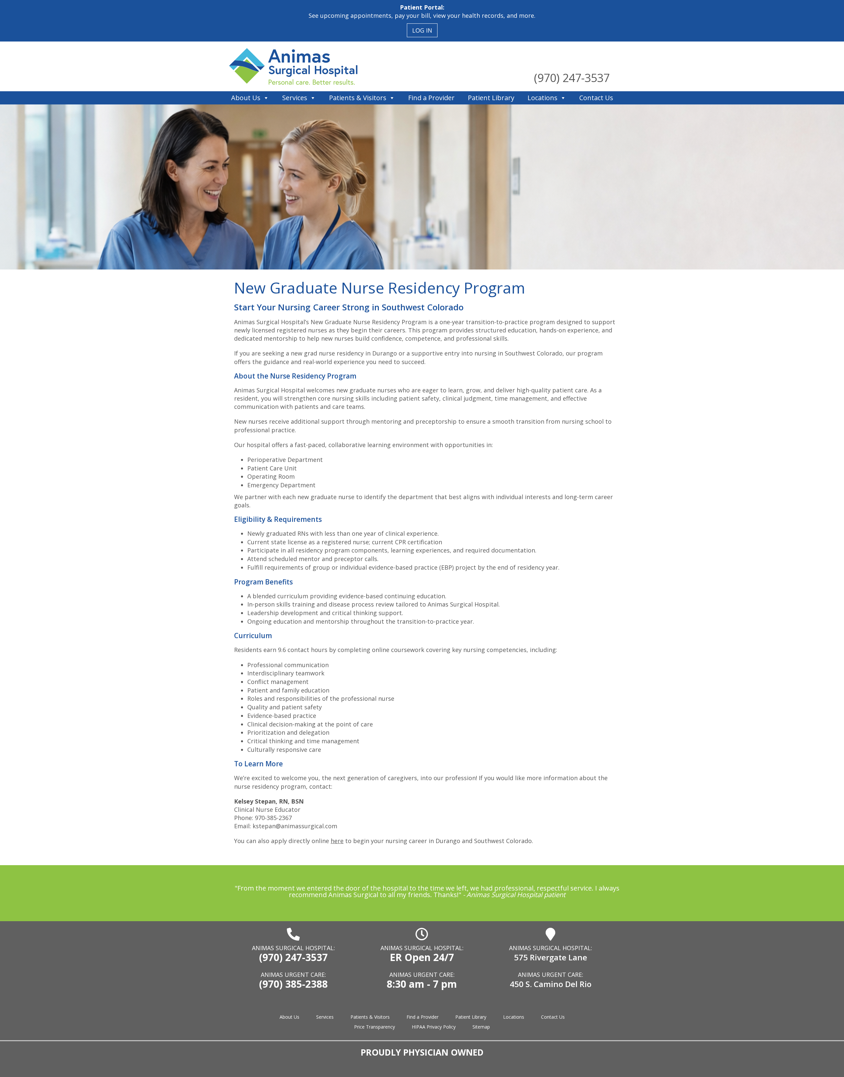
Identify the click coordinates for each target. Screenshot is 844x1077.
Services (294, 97)
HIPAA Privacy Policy (434, 1027)
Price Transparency (374, 1027)
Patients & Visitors (357, 97)
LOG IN (422, 30)
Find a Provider (431, 97)
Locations (543, 97)
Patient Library (491, 97)
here (337, 841)
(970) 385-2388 (293, 984)
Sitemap (481, 1027)
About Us (245, 97)
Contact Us (596, 97)
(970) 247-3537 (572, 77)
